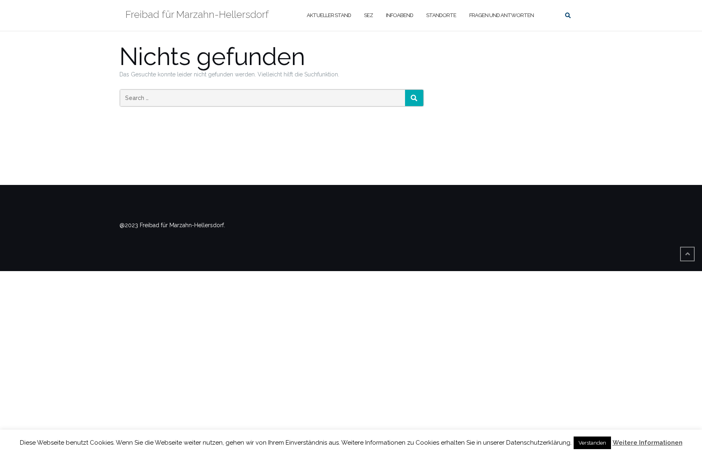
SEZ (368, 15)
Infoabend (399, 15)
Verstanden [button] (592, 443)
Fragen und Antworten (501, 15)
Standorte (441, 15)
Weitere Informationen (647, 442)
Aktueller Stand (329, 15)
